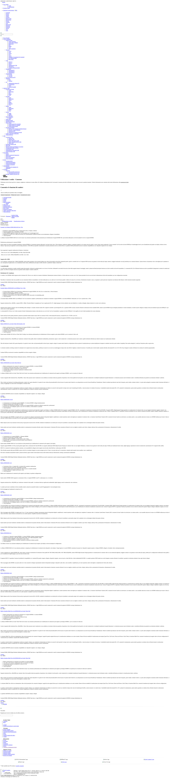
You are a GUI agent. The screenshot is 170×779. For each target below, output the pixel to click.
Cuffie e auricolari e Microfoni (12, 133)
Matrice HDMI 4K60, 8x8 (6, 495)
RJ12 (9, 79)
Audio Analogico (12, 41)
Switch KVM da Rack (10, 163)
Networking (5, 152)
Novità (4, 740)
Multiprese (8, 168)
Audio (9, 90)
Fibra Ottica (10, 59)
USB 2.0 (10, 61)
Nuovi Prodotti (6, 38)
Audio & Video (9, 40)
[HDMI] (5, 704)
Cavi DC (10, 75)
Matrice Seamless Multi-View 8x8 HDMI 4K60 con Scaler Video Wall (15, 658)
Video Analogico (12, 48)
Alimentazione (9, 73)
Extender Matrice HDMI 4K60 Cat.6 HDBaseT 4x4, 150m (13, 288)
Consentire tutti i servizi (25, 194)
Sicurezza (8, 170)
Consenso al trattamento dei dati (10, 747)
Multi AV (10, 115)
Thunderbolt (8, 69)
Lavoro (4, 734)
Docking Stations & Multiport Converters (14, 146)
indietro (2, 702)
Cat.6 (9, 52)
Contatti (5, 724)
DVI (9, 45)
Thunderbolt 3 (11, 70)
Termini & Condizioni (7, 744)
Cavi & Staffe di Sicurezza (14, 171)
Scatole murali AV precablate (14, 124)
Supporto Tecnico (7, 753)
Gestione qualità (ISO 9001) (9, 735)
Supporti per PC (11, 131)
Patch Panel (8, 156)
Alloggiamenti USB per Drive (12, 148)
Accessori (5, 169)
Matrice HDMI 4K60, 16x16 (7, 399)
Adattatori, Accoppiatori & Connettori (16, 57)
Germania (8, 12)
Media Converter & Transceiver (12, 155)
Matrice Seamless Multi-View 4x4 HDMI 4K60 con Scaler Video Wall (15, 611)
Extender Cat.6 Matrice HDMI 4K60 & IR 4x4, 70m (12, 227)
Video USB (10, 143)
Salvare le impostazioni (5, 194)
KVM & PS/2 (11, 84)
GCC (7, 29)
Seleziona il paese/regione (8, 10)
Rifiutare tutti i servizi (15, 194)
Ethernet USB (11, 139)
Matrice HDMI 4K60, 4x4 (6, 462)
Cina (7, 23)
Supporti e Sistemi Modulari (14, 130)
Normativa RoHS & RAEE (9, 754)
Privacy (4, 746)
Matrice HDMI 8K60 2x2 (6, 533)
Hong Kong (8, 24)
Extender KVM (9, 161)
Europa (7, 21)
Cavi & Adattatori (7, 39)
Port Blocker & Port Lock (13, 173)
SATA (9, 85)
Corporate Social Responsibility (9, 731)
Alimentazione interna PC (13, 83)
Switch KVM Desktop (10, 162)
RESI (4, 722)
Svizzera (7, 17)
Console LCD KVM (10, 164)
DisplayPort (10, 43)
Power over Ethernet (10, 157)
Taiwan (7, 28)
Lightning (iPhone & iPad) (14, 67)
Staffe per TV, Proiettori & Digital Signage (17, 128)
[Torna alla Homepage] (1, 33)
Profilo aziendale (6, 729)
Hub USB (8, 145)
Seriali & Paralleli (12, 87)
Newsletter (5, 741)
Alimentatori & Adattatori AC (12, 167)
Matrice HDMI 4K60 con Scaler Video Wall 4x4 (11, 362)
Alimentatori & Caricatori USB (12, 150)
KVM (4, 159)
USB (7, 60)
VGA (9, 47)
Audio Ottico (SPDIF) (13, 42)
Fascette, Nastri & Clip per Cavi (12, 174)
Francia (7, 13)
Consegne (5, 721)
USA (7, 30)
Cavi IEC (10, 76)
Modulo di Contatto (7, 750)
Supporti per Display (10, 127)
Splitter (7, 106)
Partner (3, 2)
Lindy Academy (5, 176)
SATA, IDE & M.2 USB (13, 140)
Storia (4, 733)
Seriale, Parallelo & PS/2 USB (14, 142)
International (8, 19)
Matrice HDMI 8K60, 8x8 (6, 573)
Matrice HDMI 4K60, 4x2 (6, 433)
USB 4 (9, 64)
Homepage (8, 216)
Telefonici (8, 78)
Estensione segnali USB (11, 144)
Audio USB (11, 138)
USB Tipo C (11, 66)
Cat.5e (9, 51)
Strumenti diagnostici (10, 121)
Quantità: (2, 223)
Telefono (10, 81)
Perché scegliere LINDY (8, 730)
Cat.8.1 (10, 55)
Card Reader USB (10, 149)
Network (8, 49)
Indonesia (8, 25)
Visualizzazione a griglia (7, 221)
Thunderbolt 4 (11, 71)
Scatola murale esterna (13, 126)
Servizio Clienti (6, 8)
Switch (7, 112)
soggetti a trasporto (20, 765)
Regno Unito (8, 18)
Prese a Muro (8, 122)
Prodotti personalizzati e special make (11, 726)
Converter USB (9, 137)
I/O (6, 82)
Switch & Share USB (10, 151)
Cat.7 (9, 54)
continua (2, 284)
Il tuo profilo (5, 4)
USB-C (10, 100)
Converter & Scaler (10, 89)
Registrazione (11, 7)
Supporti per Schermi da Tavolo (15, 132)
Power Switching (9, 158)
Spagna (7, 15)
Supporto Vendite (6, 751)
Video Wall (8, 119)
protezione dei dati (124, 182)
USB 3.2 (10, 63)
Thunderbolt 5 (11, 72)
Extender (8, 96)
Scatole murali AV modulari (14, 125)
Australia (8, 22)
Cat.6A (10, 53)
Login (9, 5)
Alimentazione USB (12, 65)
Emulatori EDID (9, 120)
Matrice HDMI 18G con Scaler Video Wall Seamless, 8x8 (13, 323)
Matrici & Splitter (9, 116)
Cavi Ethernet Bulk (12, 58)
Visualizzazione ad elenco (19, 221)
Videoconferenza (9, 134)
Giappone (8, 27)
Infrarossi (10, 103)
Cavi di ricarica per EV (11, 77)
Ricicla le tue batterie (7, 755)
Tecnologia (5, 743)
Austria (7, 16)
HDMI (9, 46)
